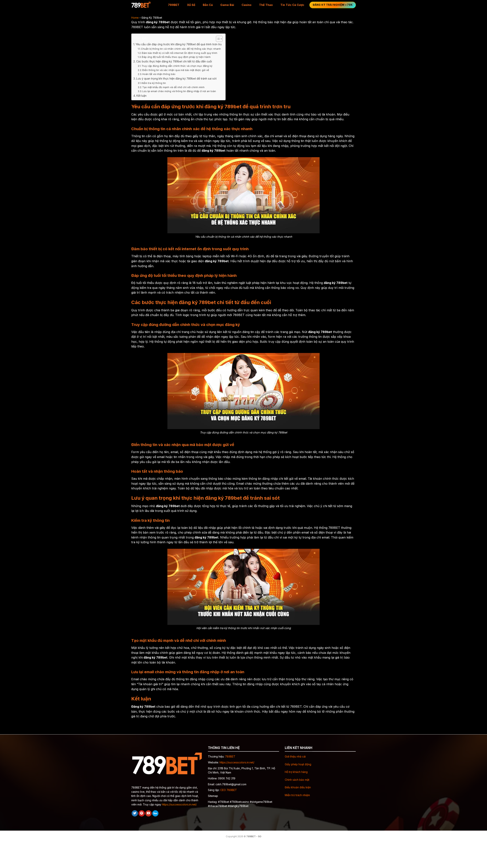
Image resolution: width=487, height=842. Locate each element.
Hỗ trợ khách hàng (296, 771)
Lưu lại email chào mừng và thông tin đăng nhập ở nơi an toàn (179, 91)
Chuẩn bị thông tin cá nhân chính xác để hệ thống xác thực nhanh (181, 48)
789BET (173, 5)
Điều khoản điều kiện (298, 787)
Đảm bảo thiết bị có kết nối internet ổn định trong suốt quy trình (179, 52)
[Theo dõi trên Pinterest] (141, 813)
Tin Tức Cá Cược (292, 5)
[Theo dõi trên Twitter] (135, 813)
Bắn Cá (208, 5)
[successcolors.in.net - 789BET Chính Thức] (146, 5)
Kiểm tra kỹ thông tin (154, 82)
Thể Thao (266, 5)
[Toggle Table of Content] (217, 39)
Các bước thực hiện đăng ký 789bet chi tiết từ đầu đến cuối (174, 61)
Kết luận (141, 95)
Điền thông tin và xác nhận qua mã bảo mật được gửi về (175, 70)
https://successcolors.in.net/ (179, 804)
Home (135, 17)
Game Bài (227, 5)
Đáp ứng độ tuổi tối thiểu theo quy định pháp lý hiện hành (176, 56)
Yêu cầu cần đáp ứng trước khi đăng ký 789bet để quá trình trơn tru (179, 44)
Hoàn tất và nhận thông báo (158, 74)
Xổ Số (191, 5)
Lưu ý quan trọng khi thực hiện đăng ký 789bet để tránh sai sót (176, 78)
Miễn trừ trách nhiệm (297, 795)
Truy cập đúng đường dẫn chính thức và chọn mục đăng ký (177, 65)
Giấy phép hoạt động (298, 764)
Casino (246, 5)
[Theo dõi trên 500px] (155, 813)
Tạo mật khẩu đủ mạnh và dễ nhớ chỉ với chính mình (173, 87)
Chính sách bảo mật (297, 779)
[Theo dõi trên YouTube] (148, 813)
